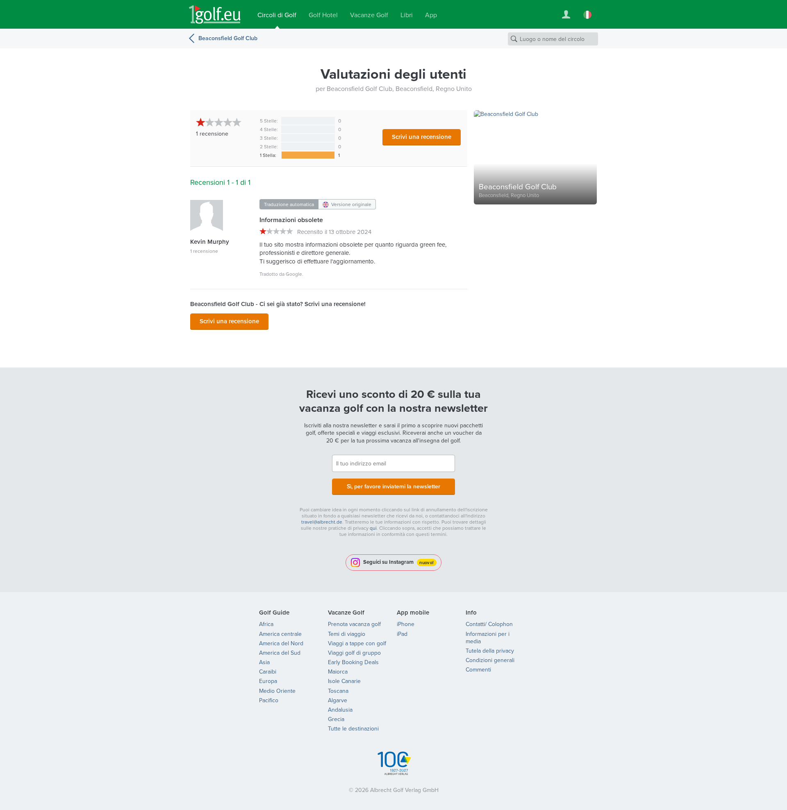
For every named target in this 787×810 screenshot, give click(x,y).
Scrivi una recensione (421, 136)
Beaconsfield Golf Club (227, 38)
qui (373, 527)
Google (294, 273)
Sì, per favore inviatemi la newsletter (393, 486)
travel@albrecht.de (321, 521)
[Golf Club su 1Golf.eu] (215, 14)
